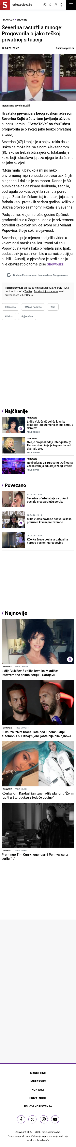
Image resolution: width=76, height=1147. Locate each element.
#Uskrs (9, 316)
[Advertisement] (38, 362)
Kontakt (38, 1090)
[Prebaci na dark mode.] (45, 4)
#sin (52, 307)
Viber (23, 295)
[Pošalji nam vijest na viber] (44, 1119)
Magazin (8, 19)
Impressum (38, 1081)
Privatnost (38, 1098)
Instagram (52, 291)
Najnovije (16, 612)
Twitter (28, 291)
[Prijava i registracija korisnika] (56, 4)
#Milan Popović (33, 307)
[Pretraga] (50, 5)
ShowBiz (22, 19)
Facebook (39, 291)
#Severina (10, 307)
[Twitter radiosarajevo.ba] (32, 1119)
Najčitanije (16, 411)
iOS (66, 287)
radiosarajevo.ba (51, 1132)
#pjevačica (27, 316)
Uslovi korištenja (38, 1106)
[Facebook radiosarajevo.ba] (21, 1119)
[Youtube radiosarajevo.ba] (55, 1119)
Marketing (38, 1073)
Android (58, 287)
